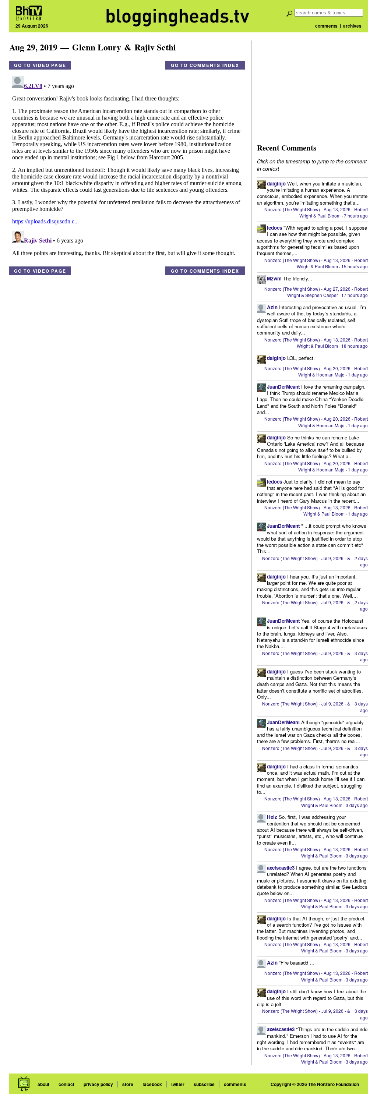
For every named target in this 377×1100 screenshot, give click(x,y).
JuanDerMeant (283, 386)
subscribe (204, 1084)
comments (326, 25)
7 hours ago (356, 215)
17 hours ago (354, 295)
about (43, 1084)
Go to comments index (205, 65)
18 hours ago (354, 346)
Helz (272, 816)
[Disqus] (127, 165)
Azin (272, 307)
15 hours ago (354, 266)
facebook (152, 1084)
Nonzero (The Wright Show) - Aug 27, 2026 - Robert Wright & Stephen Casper (316, 292)
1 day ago (358, 374)
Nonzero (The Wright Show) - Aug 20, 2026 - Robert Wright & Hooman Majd (316, 371)
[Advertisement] (312, 86)
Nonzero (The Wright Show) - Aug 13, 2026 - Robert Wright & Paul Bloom (316, 212)
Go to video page (40, 65)
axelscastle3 (281, 867)
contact (66, 1084)
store (127, 1084)
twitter (177, 1084)
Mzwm (274, 278)
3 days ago (361, 656)
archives (352, 25)
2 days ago (361, 561)
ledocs (274, 227)
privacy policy (98, 1084)
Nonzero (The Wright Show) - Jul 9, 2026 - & (306, 558)
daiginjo (276, 183)
